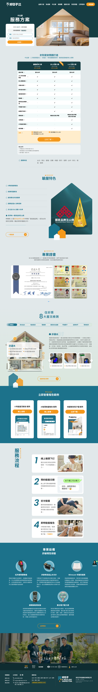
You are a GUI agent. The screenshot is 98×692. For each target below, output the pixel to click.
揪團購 (60, 4)
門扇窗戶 (65, 325)
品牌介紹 (41, 4)
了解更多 (50, 534)
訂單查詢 (82, 4)
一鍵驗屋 (91, 4)
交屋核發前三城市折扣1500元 (38, 682)
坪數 (10, 34)
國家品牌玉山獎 (19, 225)
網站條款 (7, 683)
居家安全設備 (54, 325)
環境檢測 (86, 325)
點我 (14, 338)
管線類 (44, 325)
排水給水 (22, 325)
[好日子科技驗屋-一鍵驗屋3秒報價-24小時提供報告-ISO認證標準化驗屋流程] (14, 4)
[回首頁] (65, 679)
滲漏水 (12, 325)
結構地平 (75, 325)
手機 (10, 38)
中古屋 (54, 4)
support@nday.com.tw (21, 680)
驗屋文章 (67, 4)
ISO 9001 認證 (25, 213)
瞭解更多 (37, 197)
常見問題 (74, 4)
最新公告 (7, 678)
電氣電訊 (33, 325)
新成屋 (48, 4)
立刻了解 (47, 139)
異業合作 (7, 680)
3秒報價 (19, 42)
